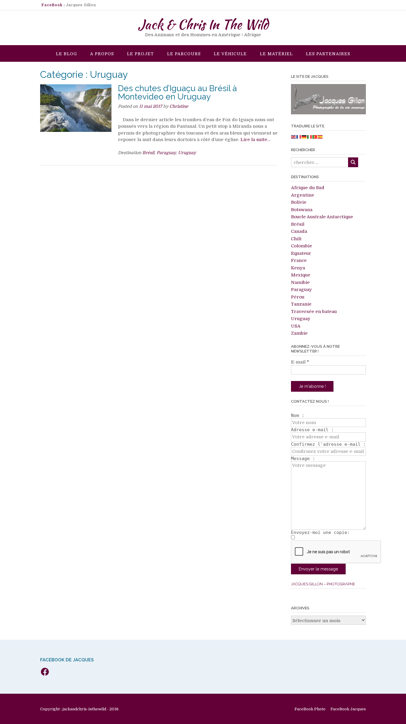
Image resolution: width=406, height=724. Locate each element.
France (299, 260)
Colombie (301, 246)
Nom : (297, 415)
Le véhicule (230, 53)
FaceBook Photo (310, 709)
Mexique (300, 275)
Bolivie (298, 202)
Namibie (300, 282)
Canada (299, 231)
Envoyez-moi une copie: (320, 532)
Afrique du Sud (307, 187)
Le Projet (140, 53)
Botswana (301, 209)
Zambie (299, 333)
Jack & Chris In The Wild (203, 24)
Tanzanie (301, 304)
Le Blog (66, 53)
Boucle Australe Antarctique (322, 216)
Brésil (148, 152)
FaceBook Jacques (348, 709)
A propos (102, 53)
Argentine (302, 195)
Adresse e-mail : (312, 429)
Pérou (297, 297)
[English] (293, 137)
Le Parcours (184, 53)
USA (295, 326)
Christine (178, 106)
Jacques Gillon (81, 5)
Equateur (301, 253)
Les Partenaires (328, 53)
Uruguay (187, 152)
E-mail (300, 362)
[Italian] (309, 137)
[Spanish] (320, 137)
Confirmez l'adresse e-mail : (328, 444)
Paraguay (166, 152)
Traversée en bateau (314, 311)
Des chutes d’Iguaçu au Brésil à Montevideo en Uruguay (177, 92)
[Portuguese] (315, 137)
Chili (296, 238)
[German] (304, 137)
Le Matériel (276, 53)
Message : (303, 458)
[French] (299, 137)
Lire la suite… (255, 139)
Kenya (298, 268)
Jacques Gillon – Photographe (323, 584)
